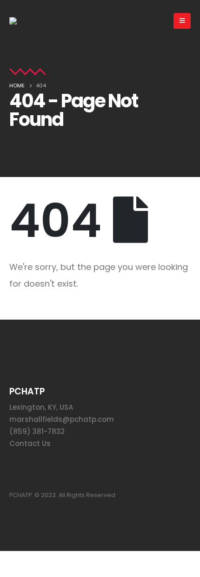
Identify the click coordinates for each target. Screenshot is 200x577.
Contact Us (30, 443)
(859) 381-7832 (37, 431)
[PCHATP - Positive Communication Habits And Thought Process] (24, 21)
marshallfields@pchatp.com (61, 419)
